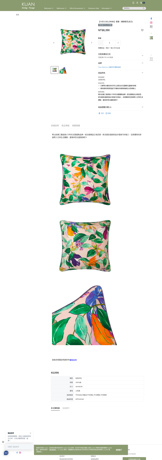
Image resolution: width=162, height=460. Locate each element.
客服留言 (93, 456)
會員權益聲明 (95, 459)
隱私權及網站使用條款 (66, 459)
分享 (102, 113)
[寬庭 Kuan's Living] (28, 5)
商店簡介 (62, 456)
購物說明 (73, 360)
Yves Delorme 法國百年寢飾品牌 (109, 67)
